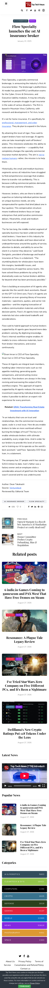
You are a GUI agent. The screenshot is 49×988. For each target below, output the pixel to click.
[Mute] (39, 785)
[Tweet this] (32, 507)
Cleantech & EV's (24, 882)
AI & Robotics (20, 21)
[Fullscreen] (43, 785)
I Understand (24, 986)
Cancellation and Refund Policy (29, 965)
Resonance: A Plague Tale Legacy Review (24, 640)
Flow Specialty (36, 501)
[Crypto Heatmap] (43, 10)
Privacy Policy (24, 961)
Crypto (10, 707)
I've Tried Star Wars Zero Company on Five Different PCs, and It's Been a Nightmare (24, 685)
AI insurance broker (14, 501)
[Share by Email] (42, 507)
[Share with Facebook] (28, 507)
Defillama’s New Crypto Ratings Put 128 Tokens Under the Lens (24, 733)
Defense (24, 903)
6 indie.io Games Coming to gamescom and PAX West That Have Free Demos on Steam (24, 593)
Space (24, 940)
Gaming (10, 567)
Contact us (25, 968)
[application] (24, 775)
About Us (10, 961)
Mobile (24, 918)
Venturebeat (15, 487)
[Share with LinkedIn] (35, 507)
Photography (24, 933)
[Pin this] (38, 507)
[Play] (5, 785)
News (32, 21)
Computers (24, 889)
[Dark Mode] (39, 10)
